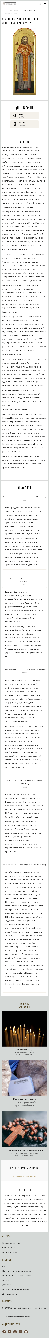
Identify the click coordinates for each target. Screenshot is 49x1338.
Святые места (8, 1248)
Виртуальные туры (11, 1243)
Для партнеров (9, 1294)
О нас (5, 1266)
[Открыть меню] (45, 3)
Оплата (5, 1280)
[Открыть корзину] (30, 4)
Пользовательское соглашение (17, 1275)
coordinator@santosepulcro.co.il (17, 1317)
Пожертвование (10, 1252)
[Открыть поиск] (35, 4)
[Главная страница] (3, 10)
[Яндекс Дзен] (26, 1331)
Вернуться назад (10, 13)
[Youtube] (20, 1331)
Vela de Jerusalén (9, 3)
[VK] (9, 1331)
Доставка (6, 1285)
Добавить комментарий (26, 1176)
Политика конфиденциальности (17, 1271)
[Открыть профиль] (40, 4)
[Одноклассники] (15, 1331)
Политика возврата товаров (15, 1289)
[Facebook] (4, 1331)
